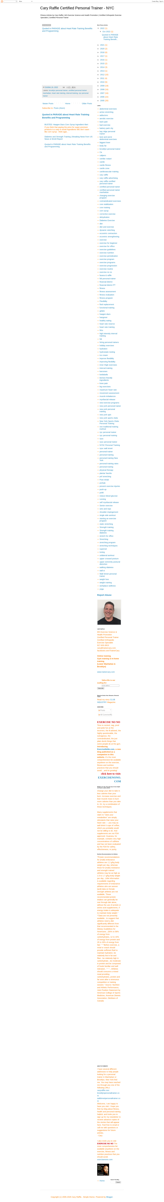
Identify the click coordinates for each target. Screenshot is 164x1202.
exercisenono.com (105, 1159)
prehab (102, 483)
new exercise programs (109, 403)
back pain (104, 122)
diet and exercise (107, 227)
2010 (102, 82)
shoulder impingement (109, 512)
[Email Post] (63, 87)
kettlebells (104, 375)
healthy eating (105, 321)
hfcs (101, 330)
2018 (102, 52)
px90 (102, 493)
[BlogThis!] (69, 87)
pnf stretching (105, 476)
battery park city (106, 128)
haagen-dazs (105, 314)
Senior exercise (106, 506)
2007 (102, 93)
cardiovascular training (109, 172)
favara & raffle (106, 275)
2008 (102, 89)
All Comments (106, 715)
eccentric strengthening (109, 237)
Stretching (104, 539)
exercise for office (107, 246)
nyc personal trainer (108, 432)
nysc (101, 439)
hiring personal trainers (109, 342)
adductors (104, 115)
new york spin (105, 415)
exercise (103, 240)
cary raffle (104, 175)
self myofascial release (109, 502)
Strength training (107, 527)
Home (67, 103)
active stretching (106, 112)
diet (101, 224)
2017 (102, 56)
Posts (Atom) (59, 108)
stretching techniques (108, 546)
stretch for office (106, 536)
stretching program (108, 542)
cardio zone (104, 168)
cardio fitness (105, 165)
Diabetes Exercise (107, 220)
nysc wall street (106, 448)
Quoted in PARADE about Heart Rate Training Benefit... (110, 37)
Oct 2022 (106, 32)
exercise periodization (109, 256)
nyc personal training (108, 435)
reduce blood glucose (108, 496)
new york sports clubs (109, 418)
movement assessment (109, 393)
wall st (102, 571)
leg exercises (105, 387)
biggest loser (105, 142)
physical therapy (106, 470)
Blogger (109, 1197)
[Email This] (67, 87)
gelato (102, 311)
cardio (102, 162)
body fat (103, 146)
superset (103, 549)
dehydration (104, 217)
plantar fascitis (106, 473)
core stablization (106, 204)
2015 (102, 63)
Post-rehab (104, 480)
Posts (102, 710)
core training (105, 207)
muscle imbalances (108, 396)
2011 (102, 78)
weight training (106, 583)
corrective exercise (107, 214)
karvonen (103, 371)
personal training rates (109, 464)
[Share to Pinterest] (75, 87)
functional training (107, 308)
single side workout (108, 515)
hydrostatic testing (107, 352)
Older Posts (87, 103)
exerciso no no (106, 272)
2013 (102, 71)
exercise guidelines (108, 249)
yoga (102, 589)
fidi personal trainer (108, 279)
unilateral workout (107, 555)
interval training (72, 93)
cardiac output (106, 159)
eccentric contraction (108, 233)
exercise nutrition (107, 253)
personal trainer (106, 452)
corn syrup (104, 211)
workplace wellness (108, 586)
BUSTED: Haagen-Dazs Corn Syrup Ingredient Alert (66, 124)
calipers (103, 155)
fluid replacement (107, 304)
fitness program (106, 298)
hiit (101, 339)
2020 (102, 49)
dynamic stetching (107, 230)
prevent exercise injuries (110, 486)
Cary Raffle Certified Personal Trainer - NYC (77, 8)
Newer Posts (48, 103)
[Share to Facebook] (73, 87)
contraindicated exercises (110, 201)
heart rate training (58, 93)
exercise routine (106, 269)
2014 (102, 67)
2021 (102, 45)
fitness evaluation (107, 295)
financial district (106, 282)
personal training (107, 455)
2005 (102, 101)
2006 (102, 97)
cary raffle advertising (109, 178)
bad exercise (105, 125)
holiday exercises (107, 345)
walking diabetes (106, 567)
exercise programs (107, 262)
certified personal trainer (110, 187)
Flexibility (103, 301)
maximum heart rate (108, 390)
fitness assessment (108, 291)
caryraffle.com (103, 1090)
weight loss (104, 579)
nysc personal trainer (108, 442)
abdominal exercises (108, 109)
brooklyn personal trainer (58, 90)
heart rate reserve (107, 324)
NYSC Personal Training (110, 445)
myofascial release (107, 399)
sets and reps (105, 509)
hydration (103, 349)
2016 (102, 60)
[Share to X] (71, 87)
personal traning (106, 467)
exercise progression (108, 266)
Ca (101, 152)
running (103, 499)
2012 (102, 75)
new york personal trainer (110, 406)
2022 (102, 28)
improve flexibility (107, 358)
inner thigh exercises (108, 365)
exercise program (107, 259)
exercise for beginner (108, 243)
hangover (103, 317)
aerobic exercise (106, 118)
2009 (102, 86)
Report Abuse (104, 595)
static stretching (106, 524)
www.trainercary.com (106, 672)
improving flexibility (107, 362)
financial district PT (107, 285)
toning (102, 552)
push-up (103, 489)
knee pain (104, 383)
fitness (102, 288)
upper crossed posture (109, 559)
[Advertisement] (103, 1033)
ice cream (104, 355)
